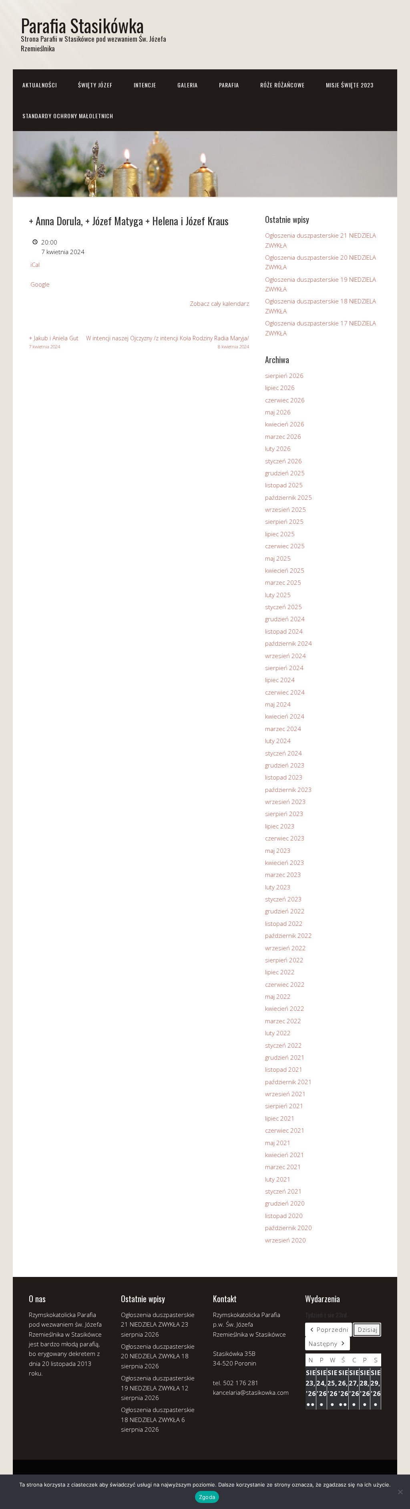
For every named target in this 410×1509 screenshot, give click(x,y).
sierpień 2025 (284, 521)
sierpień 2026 (284, 376)
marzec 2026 (283, 436)
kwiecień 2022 (284, 1008)
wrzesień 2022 (285, 948)
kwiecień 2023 (284, 863)
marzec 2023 (283, 875)
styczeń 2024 (283, 753)
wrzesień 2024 (285, 656)
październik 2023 (288, 790)
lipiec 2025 (280, 534)
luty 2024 (278, 741)
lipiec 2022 (280, 972)
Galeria (187, 85)
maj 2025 (278, 558)
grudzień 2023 (285, 765)
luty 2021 (278, 1179)
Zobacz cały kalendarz (219, 303)
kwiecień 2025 (284, 570)
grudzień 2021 (285, 1057)
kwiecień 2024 (284, 716)
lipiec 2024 (280, 680)
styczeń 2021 (283, 1191)
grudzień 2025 (285, 473)
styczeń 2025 (283, 607)
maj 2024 (278, 704)
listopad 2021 (284, 1069)
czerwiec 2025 (285, 546)
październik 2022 (288, 935)
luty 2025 (278, 595)
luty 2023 (278, 887)
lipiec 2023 (280, 826)
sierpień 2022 (284, 960)
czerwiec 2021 (285, 1130)
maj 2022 (278, 996)
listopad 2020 (284, 1216)
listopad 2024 (284, 631)
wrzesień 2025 (285, 509)
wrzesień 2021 (285, 1094)
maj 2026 (278, 412)
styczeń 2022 (283, 1045)
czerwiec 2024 (285, 692)
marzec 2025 (283, 582)
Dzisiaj (368, 1329)
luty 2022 (278, 1033)
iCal (35, 265)
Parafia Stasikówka (82, 25)
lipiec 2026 (280, 388)
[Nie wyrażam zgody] (400, 1492)
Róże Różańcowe (282, 85)
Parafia (229, 85)
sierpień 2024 (284, 668)
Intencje (145, 85)
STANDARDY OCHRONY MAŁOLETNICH (67, 115)
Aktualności (39, 85)
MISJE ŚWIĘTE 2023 (350, 85)
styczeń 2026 (283, 461)
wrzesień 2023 (285, 802)
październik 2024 (288, 643)
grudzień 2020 (285, 1203)
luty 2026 (278, 448)
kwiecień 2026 (284, 424)
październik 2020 (288, 1228)
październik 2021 (288, 1082)
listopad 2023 (284, 777)
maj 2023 (278, 850)
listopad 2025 (284, 485)
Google (40, 284)
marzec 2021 (283, 1167)
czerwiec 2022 (285, 984)
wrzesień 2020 (285, 1240)
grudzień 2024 (285, 619)
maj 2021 (278, 1143)
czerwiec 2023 (285, 838)
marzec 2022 (283, 1021)
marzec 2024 (283, 729)
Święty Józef (95, 85)
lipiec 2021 (280, 1118)
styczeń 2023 (283, 899)
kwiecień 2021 (284, 1155)
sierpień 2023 (284, 814)
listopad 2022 (284, 923)
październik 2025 (288, 497)
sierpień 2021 (284, 1106)
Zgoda (207, 1497)
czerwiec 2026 (285, 400)
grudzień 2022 (285, 911)
